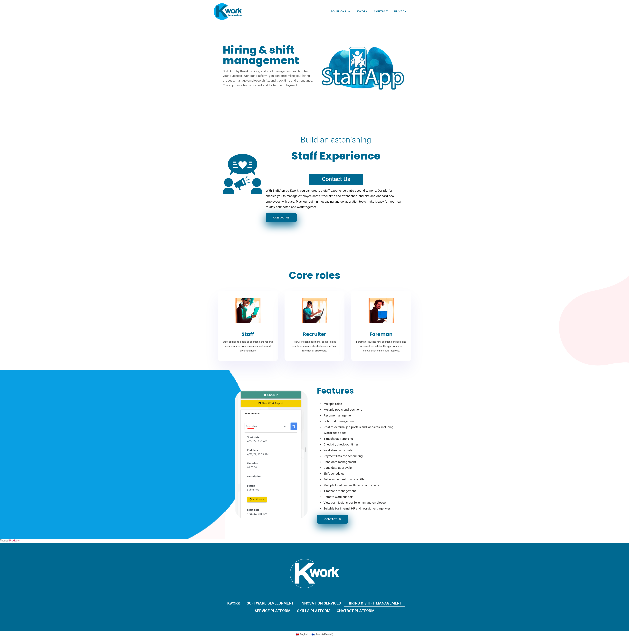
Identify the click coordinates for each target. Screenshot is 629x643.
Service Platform (272, 611)
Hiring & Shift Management (374, 603)
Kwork (362, 11)
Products (14, 540)
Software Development (270, 603)
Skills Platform (313, 611)
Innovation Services (320, 603)
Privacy (400, 11)
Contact (381, 11)
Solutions (338, 11)
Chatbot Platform (355, 611)
